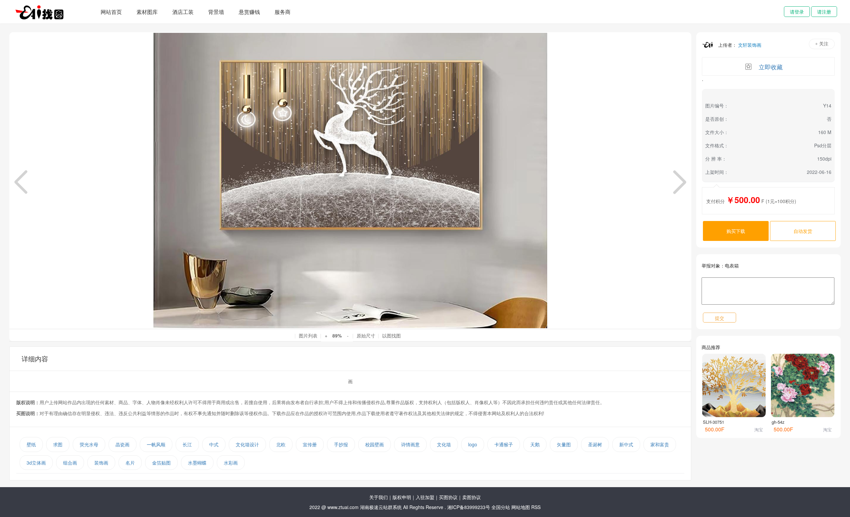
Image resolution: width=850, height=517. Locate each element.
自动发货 (803, 231)
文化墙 (444, 444)
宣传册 (310, 444)
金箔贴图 (161, 462)
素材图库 (147, 12)
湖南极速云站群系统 (381, 507)
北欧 (281, 444)
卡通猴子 (503, 444)
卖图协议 (471, 497)
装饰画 (101, 462)
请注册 (824, 11)
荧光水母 (89, 444)
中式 (213, 444)
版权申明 (401, 497)
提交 (719, 318)
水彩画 (231, 462)
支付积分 (715, 201)
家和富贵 (659, 444)
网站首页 (111, 12)
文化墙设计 (247, 444)
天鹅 (535, 444)
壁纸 (31, 444)
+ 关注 (821, 43)
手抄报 (341, 444)
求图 (57, 444)
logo (472, 444)
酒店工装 (183, 12)
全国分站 (500, 507)
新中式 (626, 444)
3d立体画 (36, 462)
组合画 (70, 462)
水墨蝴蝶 (197, 462)
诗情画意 (410, 444)
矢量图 (564, 444)
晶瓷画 (122, 444)
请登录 (797, 11)
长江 (187, 444)
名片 (130, 462)
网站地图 (520, 507)
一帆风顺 (156, 444)
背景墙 (216, 12)
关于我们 (378, 497)
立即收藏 (771, 66)
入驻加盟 (425, 497)
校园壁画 (374, 444)
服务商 (283, 12)
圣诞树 (595, 444)
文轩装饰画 (749, 44)
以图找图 (391, 335)
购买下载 (735, 231)
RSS (536, 507)
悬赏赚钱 (249, 12)
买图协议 (448, 497)
